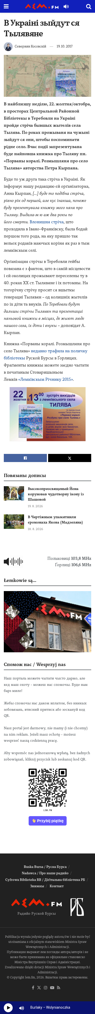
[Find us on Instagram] (45, 988)
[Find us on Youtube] (52, 988)
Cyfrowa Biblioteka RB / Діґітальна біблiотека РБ (45, 880)
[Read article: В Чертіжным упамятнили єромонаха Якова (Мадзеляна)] (14, 521)
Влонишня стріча (47, 221)
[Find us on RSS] (58, 988)
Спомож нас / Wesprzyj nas (35, 664)
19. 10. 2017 (64, 46)
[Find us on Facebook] (33, 988)
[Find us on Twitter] (39, 988)
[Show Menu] (6, 6)
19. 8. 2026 (35, 506)
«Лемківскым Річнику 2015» (45, 379)
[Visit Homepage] (42, 6)
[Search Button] (88, 6)
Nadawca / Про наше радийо (45, 873)
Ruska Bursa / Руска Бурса (45, 867)
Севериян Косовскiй (30, 46)
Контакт (57, 886)
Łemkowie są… (20, 580)
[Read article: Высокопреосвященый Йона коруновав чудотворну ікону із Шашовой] (14, 493)
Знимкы (37, 886)
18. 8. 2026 (35, 529)
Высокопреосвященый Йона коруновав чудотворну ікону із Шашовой (56, 494)
